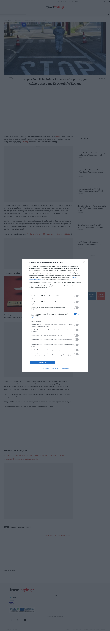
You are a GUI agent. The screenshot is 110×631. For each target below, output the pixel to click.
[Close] (84, 262)
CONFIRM (42, 362)
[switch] (76, 296)
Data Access (55, 368)
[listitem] (55, 292)
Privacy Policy (64, 368)
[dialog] (55, 315)
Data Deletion (45, 368)
